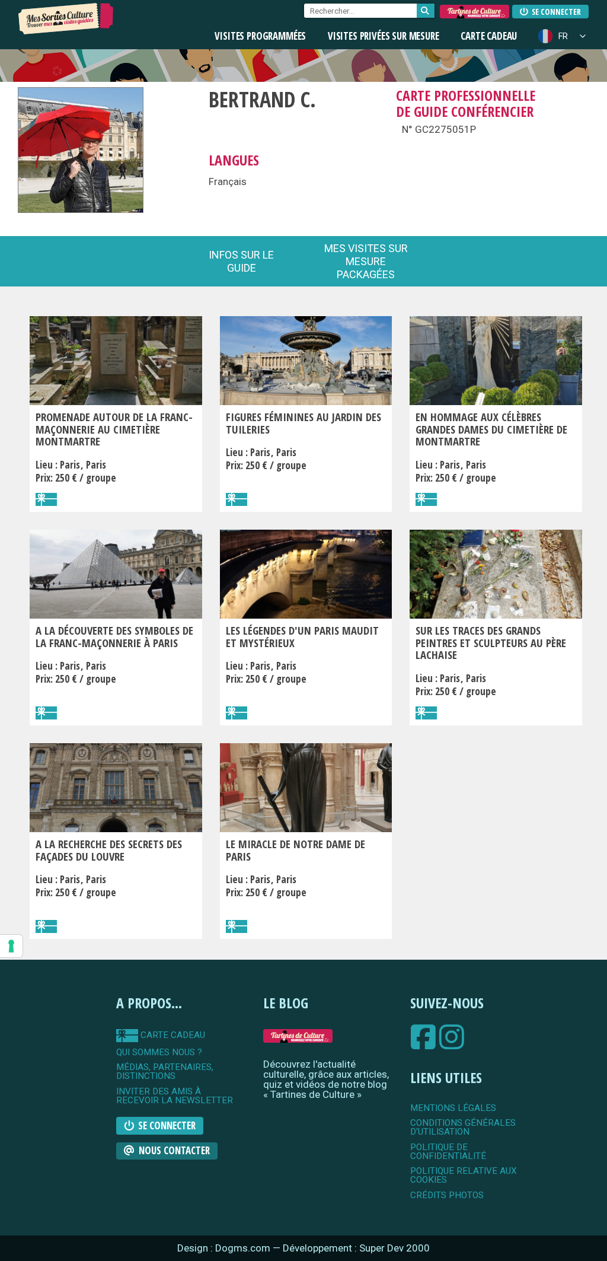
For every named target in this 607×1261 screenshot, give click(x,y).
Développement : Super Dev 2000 (356, 1248)
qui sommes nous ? (159, 1052)
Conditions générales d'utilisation (463, 1128)
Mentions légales (453, 1108)
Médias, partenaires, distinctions (164, 1072)
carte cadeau (171, 1035)
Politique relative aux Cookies (463, 1176)
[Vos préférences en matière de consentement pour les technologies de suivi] (11, 946)
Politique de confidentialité (448, 1152)
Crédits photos (447, 1195)
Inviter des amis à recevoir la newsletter (174, 1096)
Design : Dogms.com (225, 1248)
